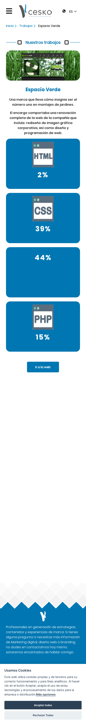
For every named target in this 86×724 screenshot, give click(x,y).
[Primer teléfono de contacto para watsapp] (64, 11)
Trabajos (26, 26)
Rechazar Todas (43, 715)
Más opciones (46, 694)
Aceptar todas (43, 705)
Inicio (10, 26)
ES (71, 11)
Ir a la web (43, 367)
